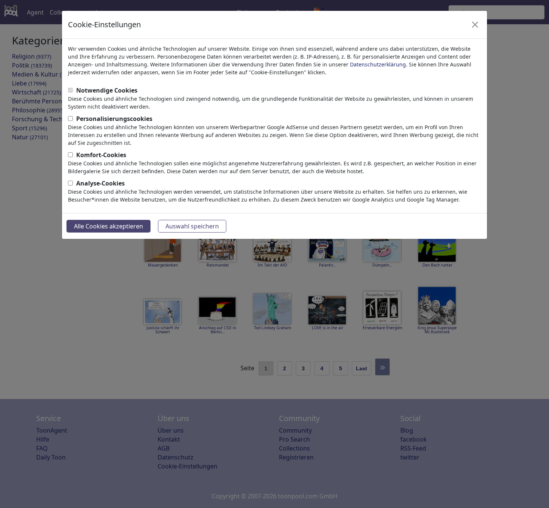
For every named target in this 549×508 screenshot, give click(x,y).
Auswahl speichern (192, 226)
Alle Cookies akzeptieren (108, 226)
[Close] (475, 25)
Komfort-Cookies (101, 155)
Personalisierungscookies (114, 119)
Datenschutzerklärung (378, 64)
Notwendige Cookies (106, 90)
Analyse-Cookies (100, 183)
